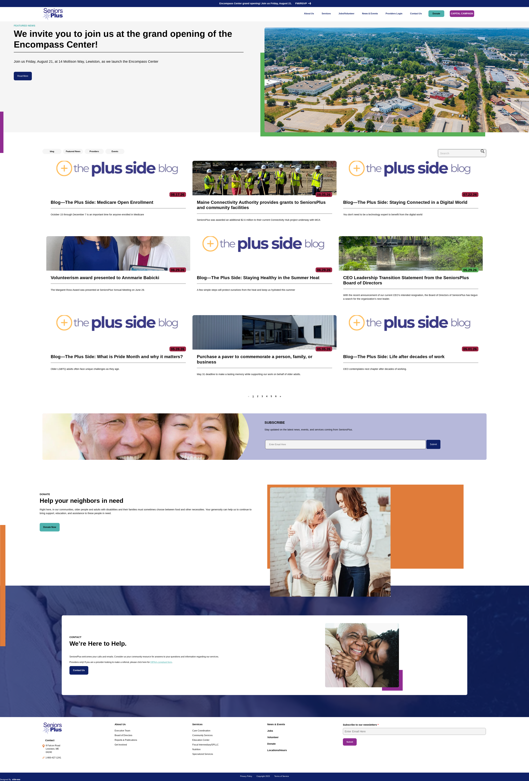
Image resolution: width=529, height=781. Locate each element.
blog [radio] (52, 151)
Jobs (270, 730)
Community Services (202, 735)
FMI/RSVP (301, 3)
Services (326, 13)
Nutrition (196, 749)
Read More (22, 76)
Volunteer (273, 737)
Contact (49, 740)
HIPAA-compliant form (161, 662)
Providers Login (394, 13)
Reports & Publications (126, 740)
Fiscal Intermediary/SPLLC (205, 745)
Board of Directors (123, 735)
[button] (258, 396)
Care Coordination (201, 730)
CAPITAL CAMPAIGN (462, 13)
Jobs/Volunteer (346, 13)
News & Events (370, 13)
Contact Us (416, 13)
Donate (436, 13)
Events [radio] (115, 151)
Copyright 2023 (263, 776)
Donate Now (49, 527)
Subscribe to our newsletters (361, 724)
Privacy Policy (246, 776)
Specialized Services (202, 754)
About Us (309, 13)
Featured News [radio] (73, 151)
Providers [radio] (94, 151)
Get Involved (121, 745)
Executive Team (122, 730)
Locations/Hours (277, 750)
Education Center (200, 740)
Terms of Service (281, 776)
